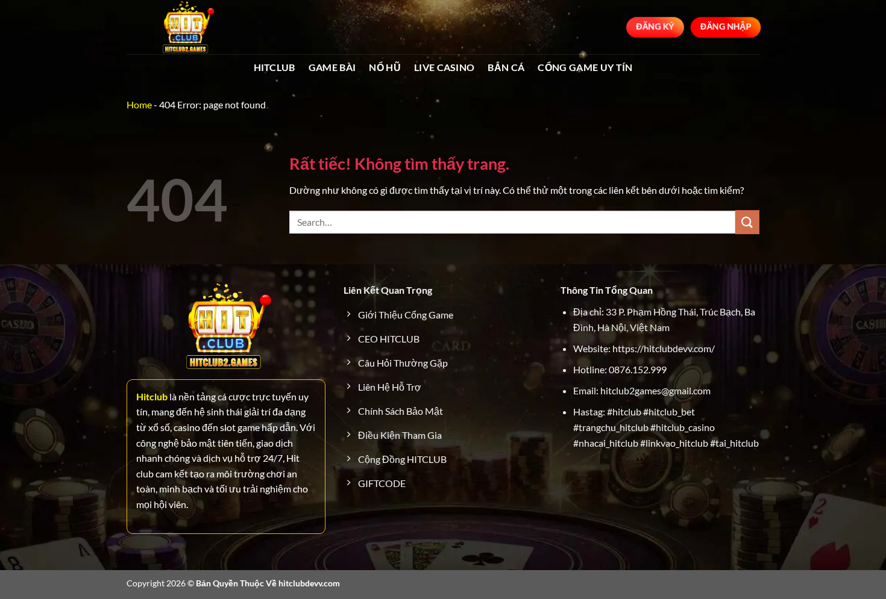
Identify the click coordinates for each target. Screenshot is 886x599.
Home (139, 104)
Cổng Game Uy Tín (585, 67)
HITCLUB (274, 67)
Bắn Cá (506, 67)
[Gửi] (747, 222)
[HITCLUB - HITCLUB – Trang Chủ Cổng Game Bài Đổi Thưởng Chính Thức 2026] (187, 27)
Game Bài (332, 67)
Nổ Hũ (385, 67)
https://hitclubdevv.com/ (663, 348)
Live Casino (444, 67)
